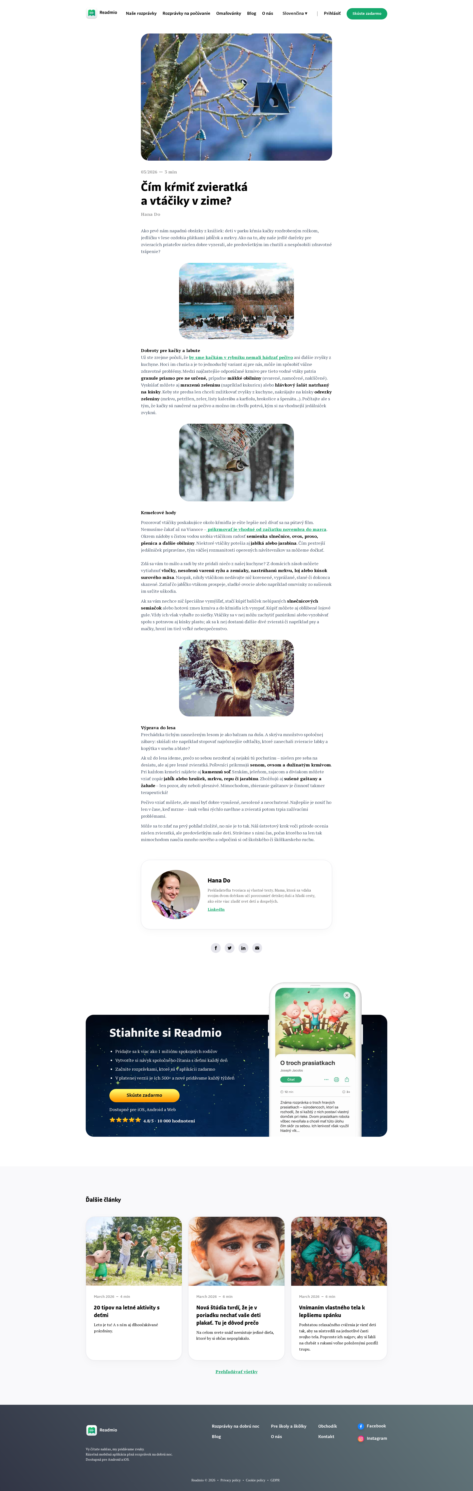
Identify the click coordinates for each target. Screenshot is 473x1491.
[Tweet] (230, 948)
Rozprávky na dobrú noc (235, 1426)
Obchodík (327, 1426)
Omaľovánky (228, 14)
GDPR (275, 1480)
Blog (251, 14)
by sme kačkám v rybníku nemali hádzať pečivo (241, 357)
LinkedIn (216, 909)
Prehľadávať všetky (237, 1371)
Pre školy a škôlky (288, 1426)
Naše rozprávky (141, 14)
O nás (267, 14)
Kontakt (326, 1437)
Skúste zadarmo (367, 14)
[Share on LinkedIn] (243, 948)
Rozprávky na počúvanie (186, 14)
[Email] (257, 948)
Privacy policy (230, 1480)
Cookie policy (255, 1480)
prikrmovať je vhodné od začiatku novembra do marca (266, 529)
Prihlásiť (332, 14)
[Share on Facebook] (216, 948)
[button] (295, 13)
